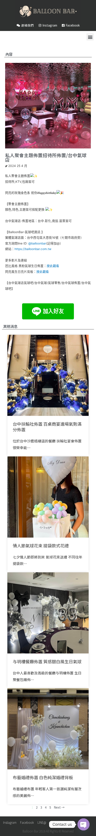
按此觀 (41, 271)
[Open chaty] (83, 824)
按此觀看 (53, 266)
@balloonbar (37, 243)
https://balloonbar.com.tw (33, 249)
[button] (90, 37)
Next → (59, 807)
